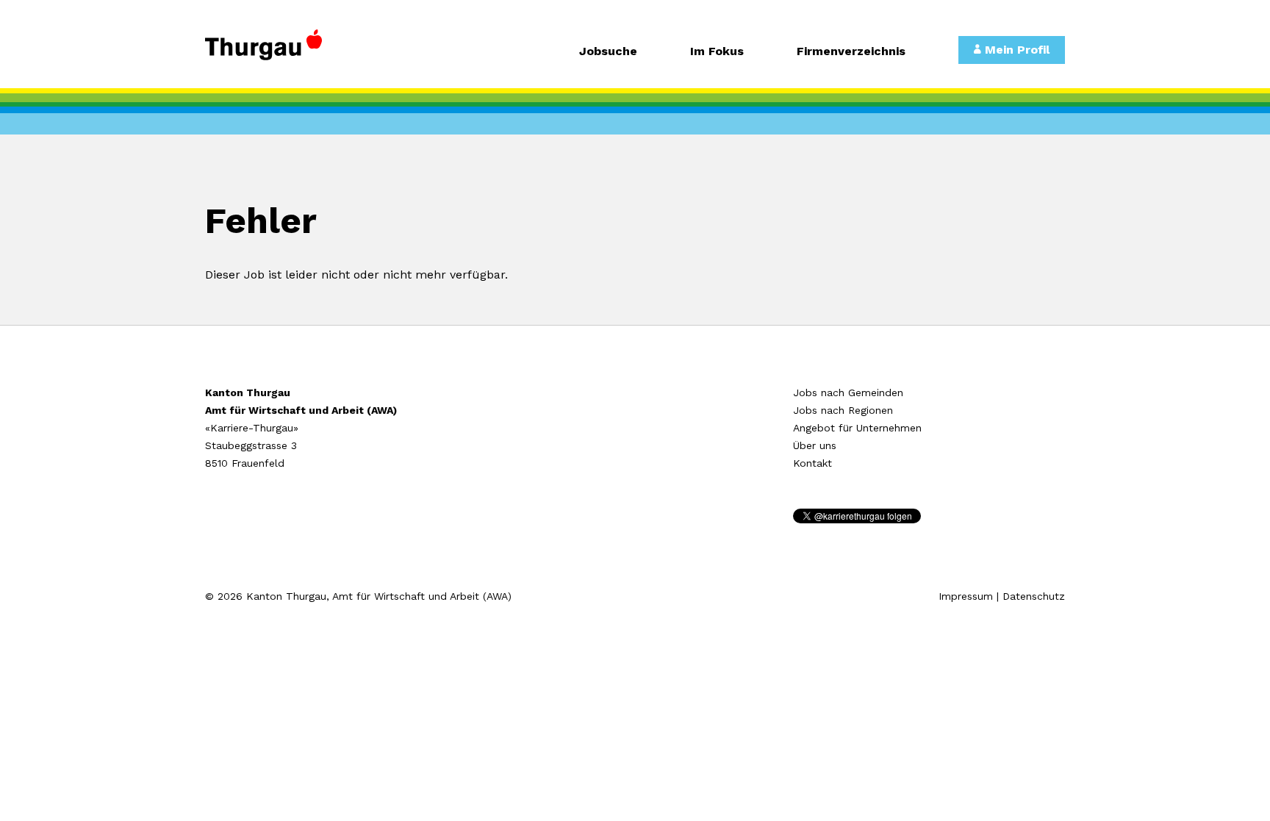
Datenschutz (1033, 596)
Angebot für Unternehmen (857, 428)
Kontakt (812, 463)
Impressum (966, 596)
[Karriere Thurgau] (304, 51)
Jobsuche (608, 52)
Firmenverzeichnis (851, 52)
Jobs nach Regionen (843, 410)
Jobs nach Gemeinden (848, 392)
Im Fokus (717, 52)
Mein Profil (1015, 50)
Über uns (814, 445)
